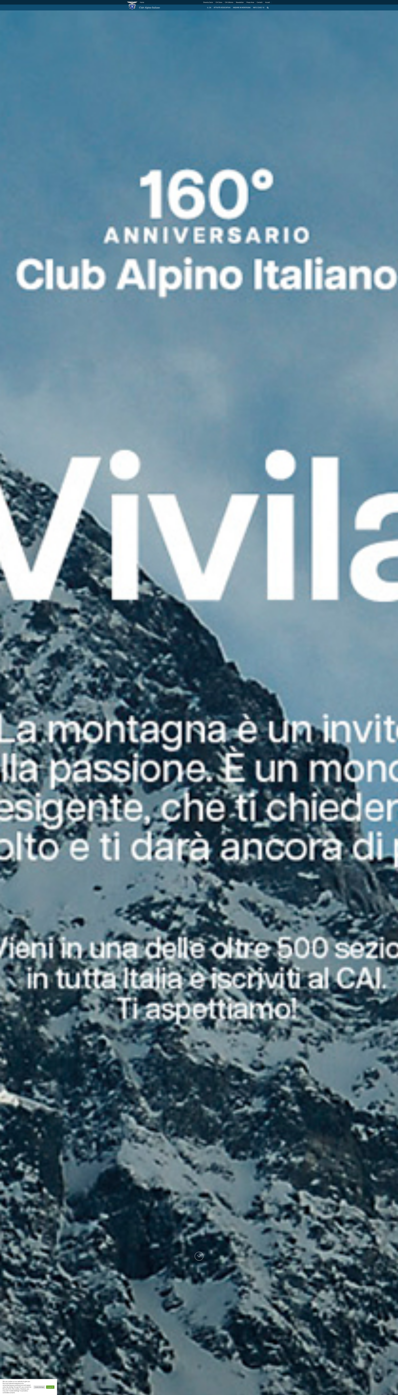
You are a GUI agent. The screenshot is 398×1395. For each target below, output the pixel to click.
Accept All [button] (50, 1387)
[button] (268, 7)
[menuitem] (267, 2)
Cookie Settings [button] (39, 1387)
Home (142, 2)
